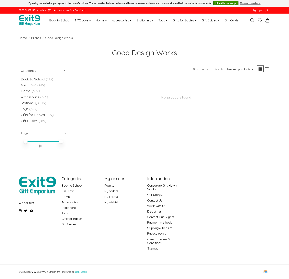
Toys (24, 109)
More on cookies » (250, 3)
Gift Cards (231, 20)
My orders (111, 191)
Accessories (30, 97)
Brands (36, 38)
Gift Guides (29, 121)
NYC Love (28, 85)
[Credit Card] (265, 272)
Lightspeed (81, 271)
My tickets (111, 197)
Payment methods (159, 222)
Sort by (219, 69)
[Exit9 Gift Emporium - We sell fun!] (29, 20)
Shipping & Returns (159, 228)
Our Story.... (155, 195)
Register (110, 185)
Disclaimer (154, 211)
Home (23, 38)
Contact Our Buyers (160, 217)
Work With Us (156, 206)
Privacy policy (156, 233)
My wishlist (111, 202)
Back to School (59, 20)
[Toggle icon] (252, 20)
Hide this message (225, 3)
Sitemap (152, 248)
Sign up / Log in (260, 10)
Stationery (29, 103)
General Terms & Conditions (158, 241)
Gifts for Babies (33, 114)
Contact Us (154, 200)
